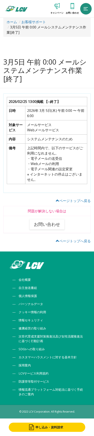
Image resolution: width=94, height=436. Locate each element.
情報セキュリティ (31, 320)
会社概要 (25, 280)
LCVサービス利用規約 (34, 373)
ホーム (12, 21)
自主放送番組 (28, 288)
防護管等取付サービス (34, 381)
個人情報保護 (28, 296)
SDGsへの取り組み (32, 349)
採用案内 (25, 365)
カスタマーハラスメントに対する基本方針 (48, 357)
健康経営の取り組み (32, 328)
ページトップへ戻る (75, 200)
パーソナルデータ (31, 304)
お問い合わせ (47, 224)
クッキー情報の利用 (32, 312)
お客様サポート (33, 21)
